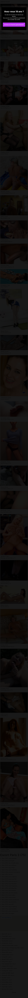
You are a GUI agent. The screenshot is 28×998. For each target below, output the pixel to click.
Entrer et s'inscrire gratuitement (14, 24)
